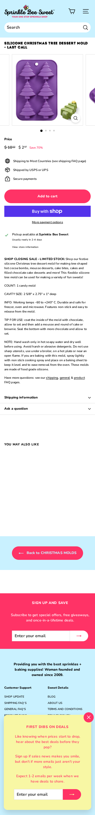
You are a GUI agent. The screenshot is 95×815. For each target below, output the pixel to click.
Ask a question (16, 408)
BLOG (51, 697)
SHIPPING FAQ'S (15, 703)
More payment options (47, 222)
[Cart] (71, 11)
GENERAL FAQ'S (15, 709)
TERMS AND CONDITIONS (65, 709)
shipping (52, 378)
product (79, 378)
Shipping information (21, 397)
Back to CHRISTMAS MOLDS (51, 552)
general (65, 378)
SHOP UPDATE (14, 697)
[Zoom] (75, 118)
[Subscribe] (72, 794)
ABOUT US (55, 703)
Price (8, 139)
